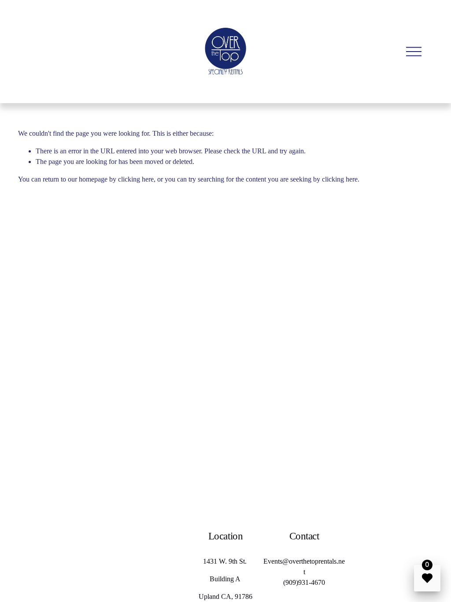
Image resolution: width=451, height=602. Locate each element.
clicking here (136, 179)
